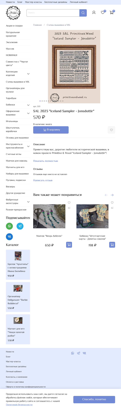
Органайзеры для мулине (15, 90)
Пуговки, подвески (16, 180)
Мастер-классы (33, 2)
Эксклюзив (11, 42)
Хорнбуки (11, 98)
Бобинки (10, 105)
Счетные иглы (13, 154)
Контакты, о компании (16, 377)
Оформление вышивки (12, 113)
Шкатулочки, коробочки (13, 129)
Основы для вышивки (17, 138)
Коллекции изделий (12, 73)
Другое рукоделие (15, 193)
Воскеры (10, 187)
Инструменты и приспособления (14, 146)
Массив (10, 49)
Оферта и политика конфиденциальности (26, 387)
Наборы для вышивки (17, 174)
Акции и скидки (14, 26)
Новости (10, 2)
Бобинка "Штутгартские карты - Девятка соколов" (92, 237)
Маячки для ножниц (16, 161)
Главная (37, 25)
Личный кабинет (79, 2)
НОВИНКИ (11, 55)
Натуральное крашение (13, 34)
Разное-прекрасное (16, 210)
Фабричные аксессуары (12, 201)
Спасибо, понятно (94, 399)
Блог (19, 2)
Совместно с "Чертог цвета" (17, 63)
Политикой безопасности (19, 405)
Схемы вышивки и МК (58, 25)
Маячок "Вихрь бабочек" (49, 236)
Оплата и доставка (15, 382)
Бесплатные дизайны (55, 2)
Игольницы (12, 121)
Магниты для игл (15, 167)
